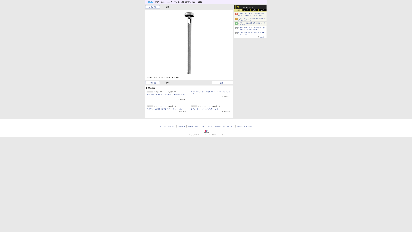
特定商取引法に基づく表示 (244, 126)
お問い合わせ (181, 126)
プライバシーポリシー (206, 126)
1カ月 (262, 10)
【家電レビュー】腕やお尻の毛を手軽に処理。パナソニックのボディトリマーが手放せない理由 (251, 15)
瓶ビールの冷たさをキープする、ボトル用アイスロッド (176, 2)
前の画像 (154, 7)
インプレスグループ (228, 126)
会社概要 (217, 126)
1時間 (238, 10)
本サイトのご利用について (167, 126)
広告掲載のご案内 (193, 126)
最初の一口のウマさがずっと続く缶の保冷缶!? (206, 109)
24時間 (246, 10)
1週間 (254, 10)
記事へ (222, 83)
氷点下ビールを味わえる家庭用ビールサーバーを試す (165, 109)
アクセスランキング (246, 7)
